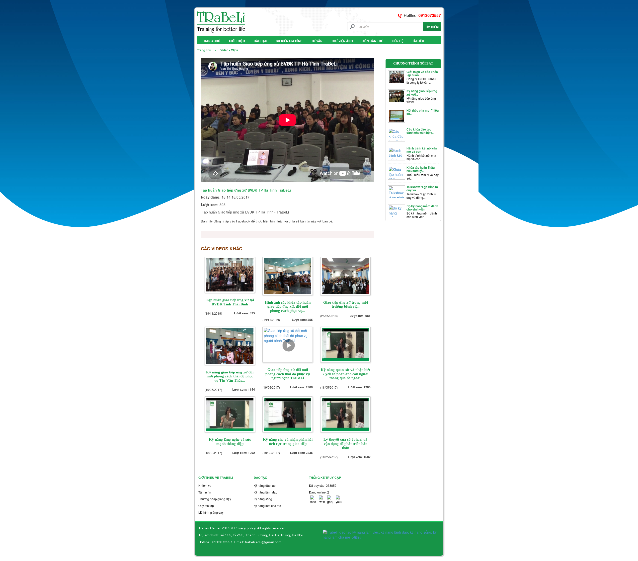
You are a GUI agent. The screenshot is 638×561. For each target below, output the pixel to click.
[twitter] (322, 499)
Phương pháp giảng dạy (214, 499)
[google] (330, 499)
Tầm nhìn (204, 492)
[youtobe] (339, 499)
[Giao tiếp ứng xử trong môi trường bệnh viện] (345, 275)
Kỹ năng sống (263, 499)
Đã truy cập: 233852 (322, 485)
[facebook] (313, 499)
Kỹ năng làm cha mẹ (267, 505)
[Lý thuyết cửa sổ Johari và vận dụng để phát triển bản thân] (345, 414)
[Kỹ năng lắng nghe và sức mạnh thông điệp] (230, 414)
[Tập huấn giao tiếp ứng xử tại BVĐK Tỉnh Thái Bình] (230, 274)
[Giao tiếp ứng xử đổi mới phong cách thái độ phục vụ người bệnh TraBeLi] (287, 344)
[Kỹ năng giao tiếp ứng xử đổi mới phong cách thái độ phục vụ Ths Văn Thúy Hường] (230, 345)
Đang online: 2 (319, 492)
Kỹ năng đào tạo (265, 485)
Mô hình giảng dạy (211, 512)
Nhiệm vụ (204, 485)
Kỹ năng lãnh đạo (265, 492)
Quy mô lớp (206, 505)
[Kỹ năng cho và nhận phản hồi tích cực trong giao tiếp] (287, 414)
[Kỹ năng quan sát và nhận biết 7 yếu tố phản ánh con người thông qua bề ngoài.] (345, 344)
